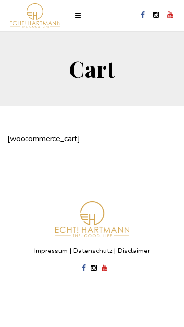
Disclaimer (134, 250)
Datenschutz (92, 250)
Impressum (51, 250)
